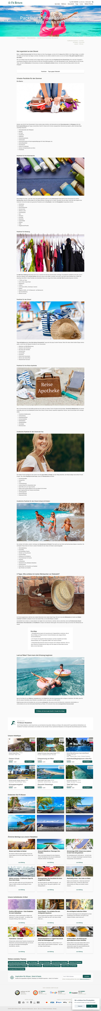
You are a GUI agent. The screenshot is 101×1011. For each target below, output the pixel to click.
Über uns (40, 1008)
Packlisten (44, 71)
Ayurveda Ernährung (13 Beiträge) (17, 962)
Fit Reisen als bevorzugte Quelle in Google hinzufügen (50, 711)
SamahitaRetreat (74, 780)
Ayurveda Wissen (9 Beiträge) (59, 962)
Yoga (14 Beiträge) (32, 962)
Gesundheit (71, 4)
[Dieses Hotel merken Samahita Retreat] (67, 766)
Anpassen (80, 1006)
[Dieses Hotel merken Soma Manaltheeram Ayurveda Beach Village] (67, 739)
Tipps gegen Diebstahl (54, 71)
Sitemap (54, 1008)
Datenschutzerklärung (84, 979)
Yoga (76, 4)
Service (35, 1008)
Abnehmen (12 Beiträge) (75, 962)
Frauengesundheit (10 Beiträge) (16, 969)
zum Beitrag (21, 862)
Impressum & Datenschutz (27, 1008)
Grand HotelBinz (14, 753)
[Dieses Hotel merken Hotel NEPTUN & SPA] (38, 766)
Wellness (63, 4)
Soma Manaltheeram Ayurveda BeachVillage (78, 754)
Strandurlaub (57, 698)
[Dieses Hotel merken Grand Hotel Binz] (9, 739)
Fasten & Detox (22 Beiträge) (69, 965)
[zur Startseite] (15, 2)
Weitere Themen (89, 4)
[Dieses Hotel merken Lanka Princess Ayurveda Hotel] (38, 739)
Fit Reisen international (47, 1008)
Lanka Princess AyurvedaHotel (49, 753)
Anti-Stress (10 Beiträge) (35, 965)
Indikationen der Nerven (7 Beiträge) (18, 965)
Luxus (81, 4)
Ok (91, 1006)
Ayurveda (57, 4)
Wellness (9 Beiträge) (44, 962)
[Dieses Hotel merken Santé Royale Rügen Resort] (9, 766)
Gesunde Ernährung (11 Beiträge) (52, 965)
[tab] (19, 750)
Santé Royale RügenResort (17, 780)
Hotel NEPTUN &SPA (44, 780)
